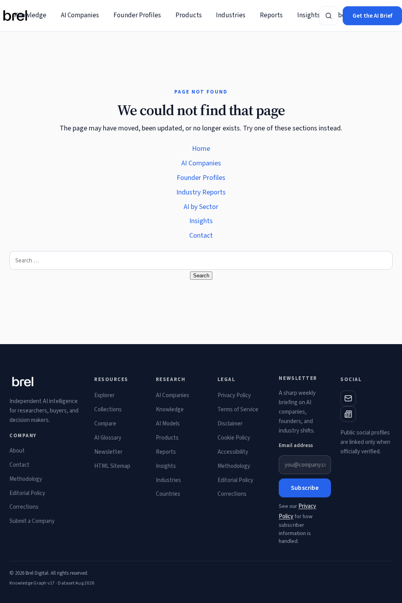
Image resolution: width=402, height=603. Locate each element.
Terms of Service (237, 409)
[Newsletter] (348, 414)
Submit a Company (32, 521)
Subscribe (305, 488)
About (17, 451)
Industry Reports (201, 192)
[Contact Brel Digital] (348, 398)
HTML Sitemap (112, 466)
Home (201, 149)
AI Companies (80, 15)
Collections (108, 409)
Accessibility (232, 452)
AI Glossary (107, 438)
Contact (201, 235)
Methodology (25, 479)
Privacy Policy (234, 395)
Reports (271, 15)
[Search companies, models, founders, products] (328, 15)
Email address (296, 445)
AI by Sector (201, 207)
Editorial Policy (27, 493)
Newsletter (108, 452)
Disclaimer (230, 424)
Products (188, 15)
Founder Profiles (137, 15)
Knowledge (30, 15)
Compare (105, 424)
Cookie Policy (233, 438)
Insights (308, 15)
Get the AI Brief (372, 16)
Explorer (104, 395)
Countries (168, 494)
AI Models (168, 424)
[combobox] (201, 260)
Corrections (23, 507)
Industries (230, 15)
